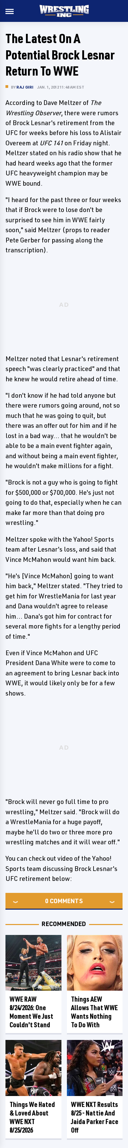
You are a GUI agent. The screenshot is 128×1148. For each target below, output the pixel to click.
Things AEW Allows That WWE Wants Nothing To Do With (94, 1012)
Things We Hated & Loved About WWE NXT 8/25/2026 (32, 1117)
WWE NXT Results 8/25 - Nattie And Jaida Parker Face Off (94, 1117)
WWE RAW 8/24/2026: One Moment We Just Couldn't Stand (31, 1012)
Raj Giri (25, 87)
